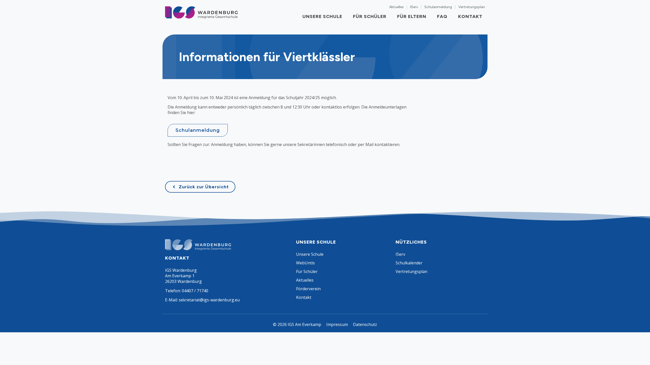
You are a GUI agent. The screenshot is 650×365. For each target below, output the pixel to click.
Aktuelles (396, 7)
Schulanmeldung (438, 7)
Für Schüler (369, 16)
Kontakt (470, 16)
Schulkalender (409, 263)
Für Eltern (411, 16)
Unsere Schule (322, 16)
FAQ (442, 16)
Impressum (337, 324)
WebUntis (305, 263)
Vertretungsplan (471, 7)
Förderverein (308, 288)
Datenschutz (365, 324)
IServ (414, 7)
